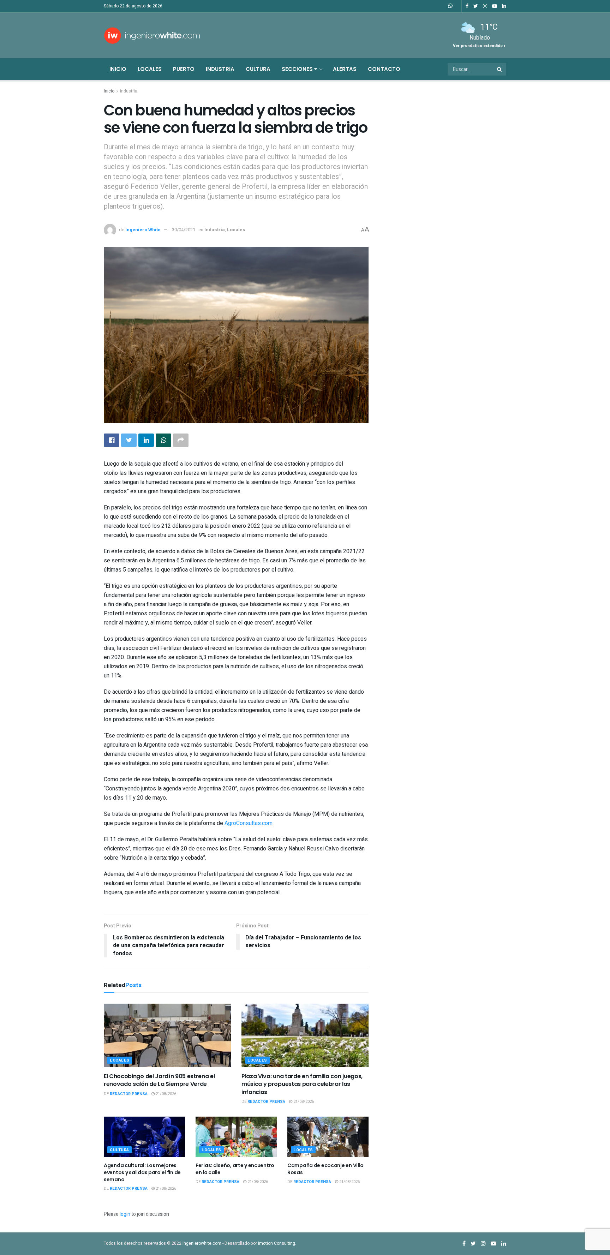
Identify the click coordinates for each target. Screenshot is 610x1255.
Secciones (298, 69)
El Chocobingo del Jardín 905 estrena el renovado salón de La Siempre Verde (159, 1080)
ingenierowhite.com (202, 1243)
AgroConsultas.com (249, 823)
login (125, 1214)
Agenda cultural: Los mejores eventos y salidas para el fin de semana (142, 1172)
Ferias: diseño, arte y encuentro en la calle (235, 1169)
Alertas (345, 69)
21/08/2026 (165, 1094)
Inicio (117, 69)
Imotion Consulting (276, 1243)
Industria (220, 69)
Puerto (184, 69)
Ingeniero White (143, 229)
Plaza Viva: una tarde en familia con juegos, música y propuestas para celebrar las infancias (302, 1084)
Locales (150, 69)
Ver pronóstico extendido (478, 46)
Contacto (384, 69)
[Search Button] (500, 69)
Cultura (258, 69)
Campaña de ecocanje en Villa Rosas (325, 1169)
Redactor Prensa (129, 1094)
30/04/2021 (183, 229)
